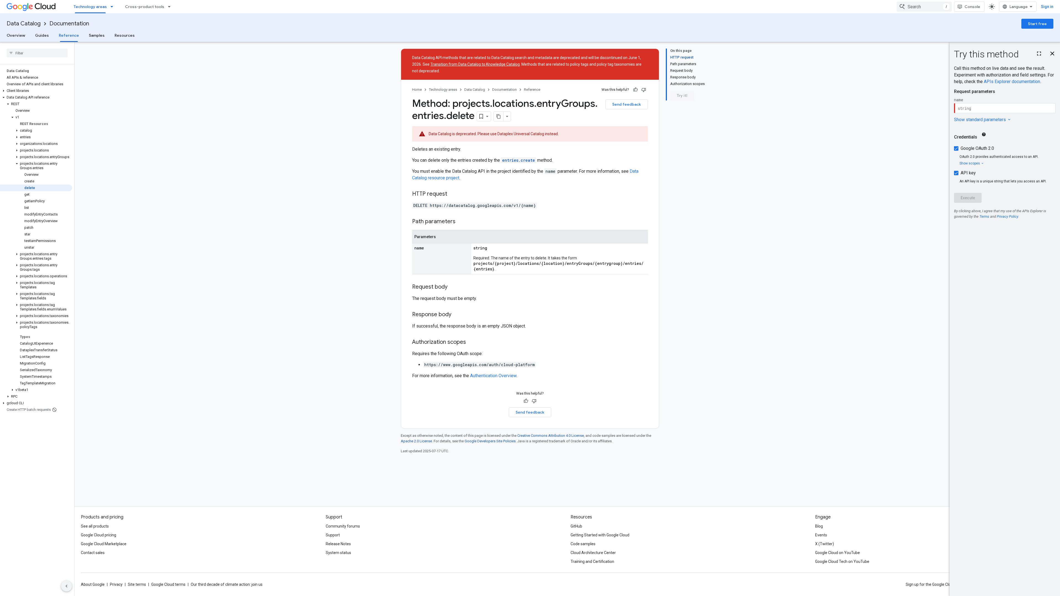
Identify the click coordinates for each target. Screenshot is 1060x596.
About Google (93, 584)
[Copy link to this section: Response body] (456, 315)
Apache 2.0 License (416, 441)
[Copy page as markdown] (499, 116)
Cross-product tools (144, 6)
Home (417, 89)
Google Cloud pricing (98, 535)
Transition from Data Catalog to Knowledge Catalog (475, 64)
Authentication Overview (493, 375)
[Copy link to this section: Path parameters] (461, 222)
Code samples (583, 544)
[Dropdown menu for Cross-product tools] (170, 6)
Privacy (116, 584)
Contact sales (93, 552)
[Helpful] (635, 90)
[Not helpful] (644, 90)
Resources (125, 35)
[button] (36, 90)
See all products (95, 526)
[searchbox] (37, 53)
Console (972, 6)
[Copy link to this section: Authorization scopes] (471, 342)
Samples (97, 35)
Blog (819, 526)
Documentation (69, 23)
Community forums (343, 526)
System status (338, 552)
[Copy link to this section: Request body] (453, 287)
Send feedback (626, 104)
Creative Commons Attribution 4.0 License (550, 435)
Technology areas (90, 6)
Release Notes (338, 544)
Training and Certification (592, 561)
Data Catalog (24, 23)
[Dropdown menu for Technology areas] (113, 6)
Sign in (1047, 6)
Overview (16, 35)
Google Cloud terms (168, 584)
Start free (1037, 23)
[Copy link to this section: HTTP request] (452, 194)
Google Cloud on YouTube (837, 552)
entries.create (518, 160)
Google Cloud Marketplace (103, 544)
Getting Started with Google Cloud (600, 535)
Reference (69, 35)
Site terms (137, 584)
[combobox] (924, 7)
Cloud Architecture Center (593, 552)
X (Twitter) (824, 544)
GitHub (576, 526)
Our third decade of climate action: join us (227, 584)
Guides (42, 35)
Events (821, 535)
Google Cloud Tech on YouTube (842, 561)
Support (333, 535)
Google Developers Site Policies (490, 441)
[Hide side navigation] (66, 586)
